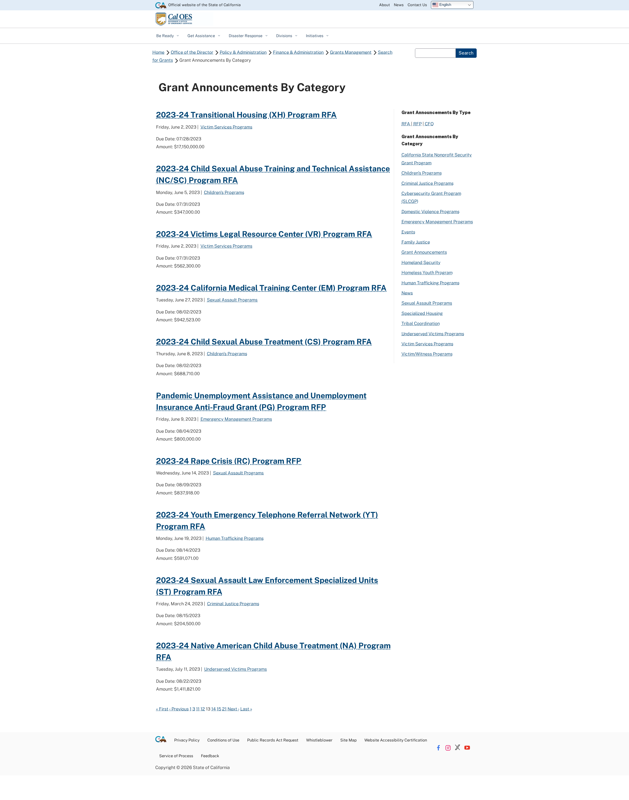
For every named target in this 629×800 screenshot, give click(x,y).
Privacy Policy (187, 740)
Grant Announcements (424, 252)
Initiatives (315, 35)
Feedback (210, 756)
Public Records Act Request (272, 740)
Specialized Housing (422, 313)
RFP (417, 123)
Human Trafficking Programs (235, 538)
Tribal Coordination (420, 323)
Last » (246, 708)
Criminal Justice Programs (233, 603)
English (444, 4)
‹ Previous (179, 708)
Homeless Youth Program (427, 272)
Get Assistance (201, 35)
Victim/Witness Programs (427, 353)
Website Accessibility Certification (395, 740)
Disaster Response (246, 35)
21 (224, 708)
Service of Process (176, 756)
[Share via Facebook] (438, 747)
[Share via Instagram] (448, 747)
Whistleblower (319, 740)
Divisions (284, 35)
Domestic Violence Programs (430, 211)
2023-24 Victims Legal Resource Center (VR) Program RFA (264, 233)
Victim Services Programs (226, 127)
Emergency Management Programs (236, 419)
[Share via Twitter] (457, 747)
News (399, 5)
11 (198, 708)
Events (408, 232)
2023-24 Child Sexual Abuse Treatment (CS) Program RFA (264, 341)
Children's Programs (224, 192)
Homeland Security (421, 262)
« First (162, 708)
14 (213, 708)
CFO (429, 123)
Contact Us (417, 5)
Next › (233, 708)
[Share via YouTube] (467, 747)
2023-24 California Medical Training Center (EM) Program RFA (271, 287)
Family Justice (415, 242)
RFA (406, 123)
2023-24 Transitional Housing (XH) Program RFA (246, 114)
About (384, 5)
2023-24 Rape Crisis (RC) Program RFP (228, 460)
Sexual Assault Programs (232, 299)
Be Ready (165, 35)
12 (202, 708)
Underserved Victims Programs (235, 669)
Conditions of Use (223, 740)
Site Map (348, 740)
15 (219, 708)
